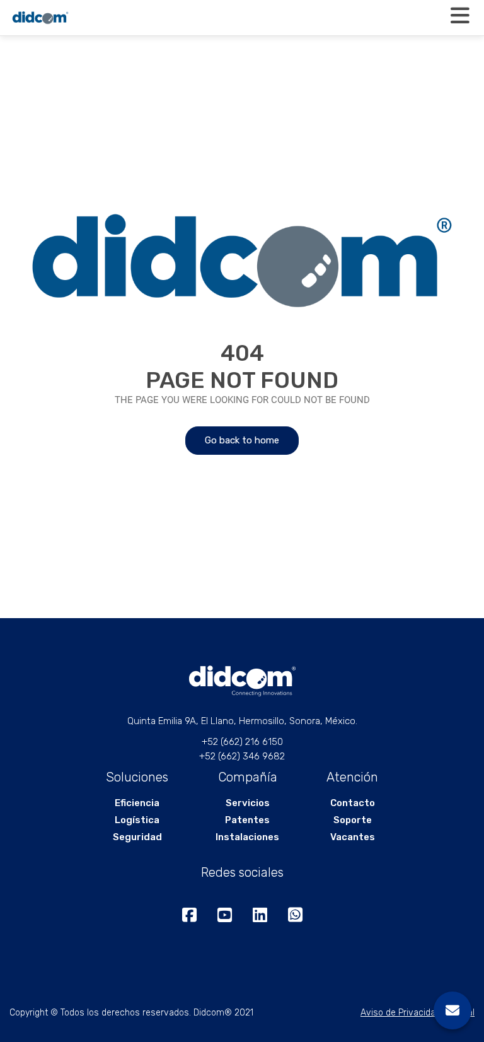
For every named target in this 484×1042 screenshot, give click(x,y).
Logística (137, 820)
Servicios (248, 803)
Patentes (247, 820)
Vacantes (352, 837)
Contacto (352, 803)
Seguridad (137, 837)
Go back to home (242, 440)
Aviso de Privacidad (400, 1012)
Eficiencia (137, 803)
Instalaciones (247, 837)
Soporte (352, 820)
